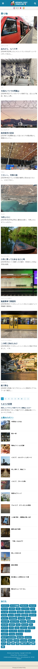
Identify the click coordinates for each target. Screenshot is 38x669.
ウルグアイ (20, 612)
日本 (18, 643)
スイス (28, 618)
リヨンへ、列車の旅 (9, 175)
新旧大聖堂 (14, 565)
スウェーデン (5, 621)
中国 (8, 643)
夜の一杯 (14, 433)
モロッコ (9, 640)
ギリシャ (17, 615)
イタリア (12, 609)
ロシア (3, 643)
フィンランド (13, 631)
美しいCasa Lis (16, 553)
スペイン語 (24, 8)
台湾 (13, 643)
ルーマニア (31, 640)
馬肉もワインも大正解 (17, 445)
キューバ (11, 615)
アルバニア (32, 605)
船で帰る (4, 385)
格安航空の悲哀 (7, 133)
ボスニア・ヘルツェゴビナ (8, 637)
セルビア (12, 624)
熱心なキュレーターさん (18, 589)
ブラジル (21, 631)
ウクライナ (12, 612)
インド (32, 609)
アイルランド (5, 605)
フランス (27, 631)
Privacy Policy (14, 655)
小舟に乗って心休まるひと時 (13, 259)
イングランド (25, 609)
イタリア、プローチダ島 (18, 481)
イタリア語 (17, 8)
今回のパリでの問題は (10, 91)
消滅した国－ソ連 (25, 643)
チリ (31, 624)
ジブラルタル (13, 618)
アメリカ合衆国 (15, 605)
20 (21, 398)
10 (18, 398)
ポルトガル (20, 637)
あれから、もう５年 (9, 49)
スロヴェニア (31, 621)
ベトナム (12, 634)
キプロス (4, 615)
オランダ (27, 612)
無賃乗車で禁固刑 (8, 301)
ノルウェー (23, 628)
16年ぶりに (5, 217)
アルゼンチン (24, 605)
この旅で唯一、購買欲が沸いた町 (21, 517)
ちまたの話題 (6, 404)
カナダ (33, 612)
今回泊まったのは (16, 421)
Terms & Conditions (22, 655)
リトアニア (23, 640)
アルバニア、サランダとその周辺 (21, 505)
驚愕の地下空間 (15, 529)
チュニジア (25, 624)
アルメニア (4, 609)
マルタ (3, 640)
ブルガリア (4, 634)
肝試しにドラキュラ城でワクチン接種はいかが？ (16, 408)
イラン (18, 609)
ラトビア (16, 640)
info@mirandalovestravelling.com (12, 657)
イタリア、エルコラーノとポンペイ (21, 457)
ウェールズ (4, 612)
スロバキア (4, 624)
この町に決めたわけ (9, 343)
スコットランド (15, 621)
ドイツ (11, 628)
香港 (3, 647)
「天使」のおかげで (17, 541)
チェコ (18, 624)
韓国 (33, 643)
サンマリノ (4, 618)
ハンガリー (4, 631)
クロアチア (25, 615)
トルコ (17, 628)
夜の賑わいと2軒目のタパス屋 (20, 577)
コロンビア (32, 615)
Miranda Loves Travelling (13, 653)
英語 (14, 8)
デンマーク (4, 628)
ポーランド (19, 634)
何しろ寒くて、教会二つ (18, 469)
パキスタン (31, 628)
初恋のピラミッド (16, 493)
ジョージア (21, 618)
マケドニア (28, 637)
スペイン (23, 621)
